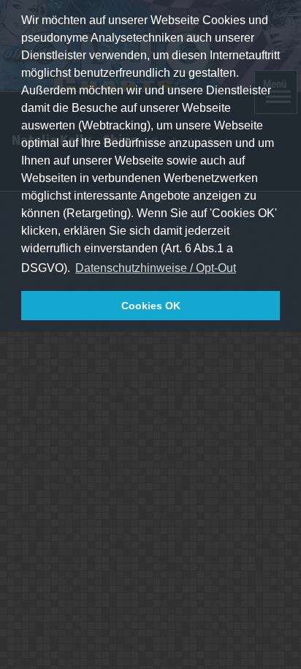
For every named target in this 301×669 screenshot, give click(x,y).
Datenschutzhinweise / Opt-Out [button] (155, 268)
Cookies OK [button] (150, 305)
